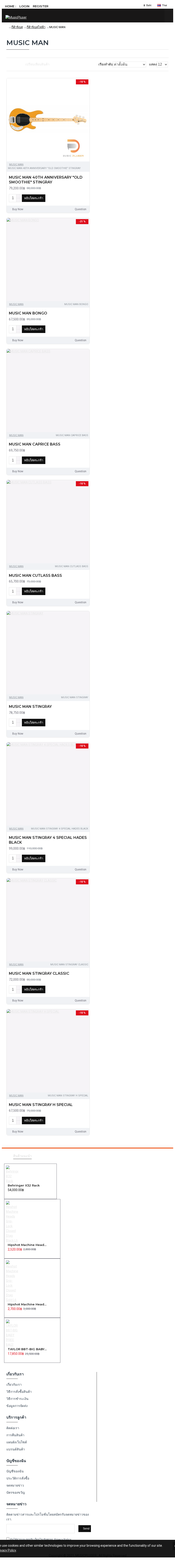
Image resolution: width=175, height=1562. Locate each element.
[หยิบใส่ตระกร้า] (9, 1195)
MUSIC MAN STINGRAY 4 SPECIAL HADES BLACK (48, 840)
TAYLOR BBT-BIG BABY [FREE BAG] (27, 1349)
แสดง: (153, 64)
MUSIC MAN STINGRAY (30, 706)
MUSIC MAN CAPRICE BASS (34, 444)
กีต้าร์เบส (17, 27)
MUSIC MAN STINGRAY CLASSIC (39, 973)
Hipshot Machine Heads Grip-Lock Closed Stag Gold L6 (27, 1304)
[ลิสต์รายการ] (13, 64)
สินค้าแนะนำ (22, 1156)
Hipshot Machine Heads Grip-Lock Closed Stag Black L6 (27, 1245)
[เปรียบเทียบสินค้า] (84, 198)
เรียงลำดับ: (105, 64)
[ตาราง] (8, 64)
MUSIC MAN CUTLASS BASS (35, 575)
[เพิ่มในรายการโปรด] (76, 198)
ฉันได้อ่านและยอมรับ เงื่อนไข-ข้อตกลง (40, 1539)
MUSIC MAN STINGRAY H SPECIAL (41, 1105)
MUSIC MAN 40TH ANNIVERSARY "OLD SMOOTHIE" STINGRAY (45, 179)
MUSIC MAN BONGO (28, 313)
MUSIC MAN (16, 164)
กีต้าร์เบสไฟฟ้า (36, 27)
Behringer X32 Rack (24, 1185)
